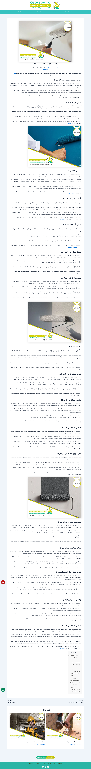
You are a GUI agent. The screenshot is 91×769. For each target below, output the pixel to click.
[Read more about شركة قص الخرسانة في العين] (64, 726)
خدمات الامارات (62, 12)
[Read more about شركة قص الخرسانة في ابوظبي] (27, 726)
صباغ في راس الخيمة (72, 247)
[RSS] (45, 767)
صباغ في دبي (70, 123)
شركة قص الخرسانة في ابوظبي (36, 742)
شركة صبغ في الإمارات (75, 662)
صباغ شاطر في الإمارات (75, 664)
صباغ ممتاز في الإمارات (75, 666)
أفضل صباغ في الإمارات (75, 678)
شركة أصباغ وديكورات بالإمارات (74, 655)
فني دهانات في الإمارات (75, 669)
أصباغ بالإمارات (77, 660)
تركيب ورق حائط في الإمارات (75, 680)
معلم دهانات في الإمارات (75, 684)
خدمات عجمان (34, 12)
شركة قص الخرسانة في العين (73, 742)
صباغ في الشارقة (61, 219)
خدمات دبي (53, 12)
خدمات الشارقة (44, 12)
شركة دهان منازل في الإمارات (74, 687)
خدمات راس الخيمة (23, 12)
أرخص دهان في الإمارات (75, 689)
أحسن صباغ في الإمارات (75, 691)
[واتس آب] (3, 690)
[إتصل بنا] (3, 582)
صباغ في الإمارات (77, 657)
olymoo (31, 764)
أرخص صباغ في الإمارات (75, 675)
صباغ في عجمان (71, 193)
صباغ (53, 75)
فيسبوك (62, 648)
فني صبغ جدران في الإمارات (75, 682)
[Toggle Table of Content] (78, 653)
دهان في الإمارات (77, 671)
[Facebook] (48, 767)
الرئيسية (70, 12)
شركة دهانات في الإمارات (75, 673)
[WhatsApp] (43, 767)
